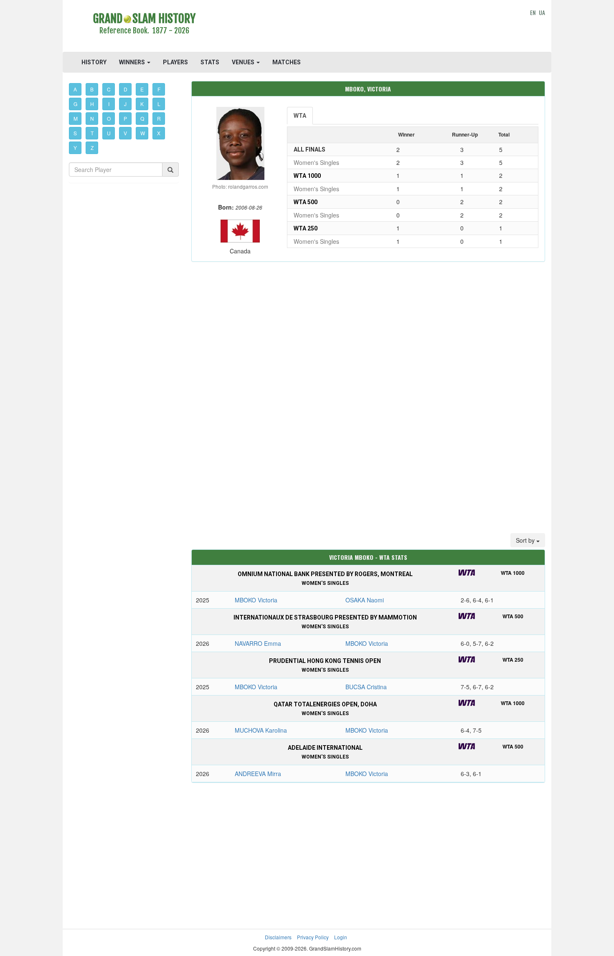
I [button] (108, 103)
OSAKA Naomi (364, 600)
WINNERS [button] (132, 62)
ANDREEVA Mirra (258, 773)
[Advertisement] (368, 27)
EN (532, 12)
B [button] (92, 89)
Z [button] (92, 147)
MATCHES (286, 62)
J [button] (125, 103)
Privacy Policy (313, 937)
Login (340, 937)
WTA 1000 (307, 175)
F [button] (158, 89)
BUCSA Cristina (366, 687)
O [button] (109, 118)
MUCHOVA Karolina (261, 730)
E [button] (142, 89)
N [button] (92, 118)
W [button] (142, 133)
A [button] (75, 89)
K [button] (142, 103)
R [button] (159, 118)
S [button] (75, 133)
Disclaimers (278, 937)
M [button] (76, 118)
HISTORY (94, 62)
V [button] (125, 133)
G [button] (75, 103)
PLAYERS (175, 62)
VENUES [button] (244, 62)
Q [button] (142, 118)
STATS (209, 62)
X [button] (158, 133)
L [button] (158, 103)
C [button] (109, 89)
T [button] (92, 133)
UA (542, 12)
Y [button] (75, 147)
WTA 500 (305, 202)
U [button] (109, 133)
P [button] (125, 118)
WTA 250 (305, 228)
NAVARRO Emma (258, 643)
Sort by (526, 540)
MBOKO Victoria (256, 600)
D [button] (125, 89)
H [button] (92, 103)
